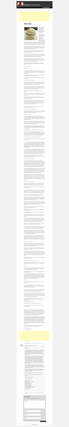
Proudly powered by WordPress (34, 424)
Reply (26, 390)
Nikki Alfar (26, 25)
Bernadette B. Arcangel (27, 345)
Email (26, 414)
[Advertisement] (34, 16)
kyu (31, 329)
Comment (26, 401)
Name (26, 411)
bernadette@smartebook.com (30, 387)
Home (20, 7)
